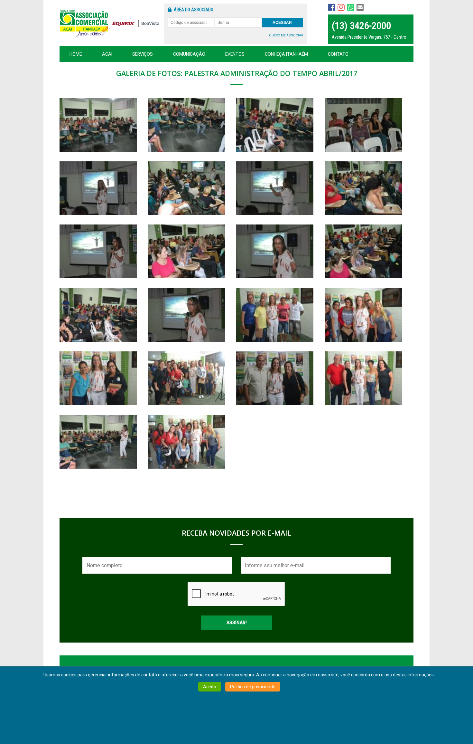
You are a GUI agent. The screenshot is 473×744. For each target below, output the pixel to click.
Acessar (282, 22)
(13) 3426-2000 (361, 25)
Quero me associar (286, 35)
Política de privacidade (252, 687)
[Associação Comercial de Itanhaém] (83, 27)
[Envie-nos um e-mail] (360, 7)
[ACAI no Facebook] (331, 7)
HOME (76, 54)
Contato (338, 54)
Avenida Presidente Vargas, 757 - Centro (369, 37)
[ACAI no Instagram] (341, 7)
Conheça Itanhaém (286, 54)
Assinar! (237, 622)
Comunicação (189, 54)
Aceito (209, 687)
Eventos (235, 54)
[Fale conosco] (350, 7)
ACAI (107, 54)
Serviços (142, 54)
